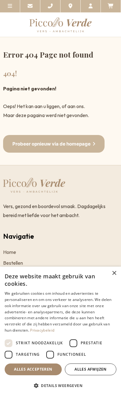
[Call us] (50, 6)
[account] (91, 6)
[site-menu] (10, 6)
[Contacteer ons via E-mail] (30, 6)
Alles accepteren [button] (33, 369)
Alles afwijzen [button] (90, 369)
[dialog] (60, 331)
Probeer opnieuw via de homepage (51, 144)
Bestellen (13, 263)
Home (9, 252)
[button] (60, 385)
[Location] (70, 6)
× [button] (114, 273)
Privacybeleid (42, 330)
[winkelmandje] (111, 6)
